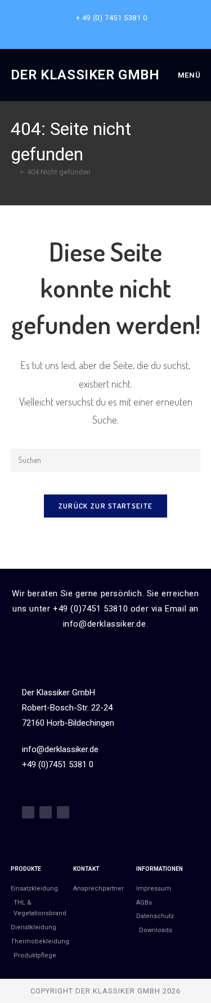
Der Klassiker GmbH (85, 75)
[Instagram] (45, 812)
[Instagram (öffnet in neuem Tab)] (107, 29)
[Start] (13, 172)
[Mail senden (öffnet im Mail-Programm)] (118, 29)
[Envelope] (63, 812)
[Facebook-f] (28, 812)
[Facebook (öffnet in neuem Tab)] (94, 29)
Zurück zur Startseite (105, 505)
